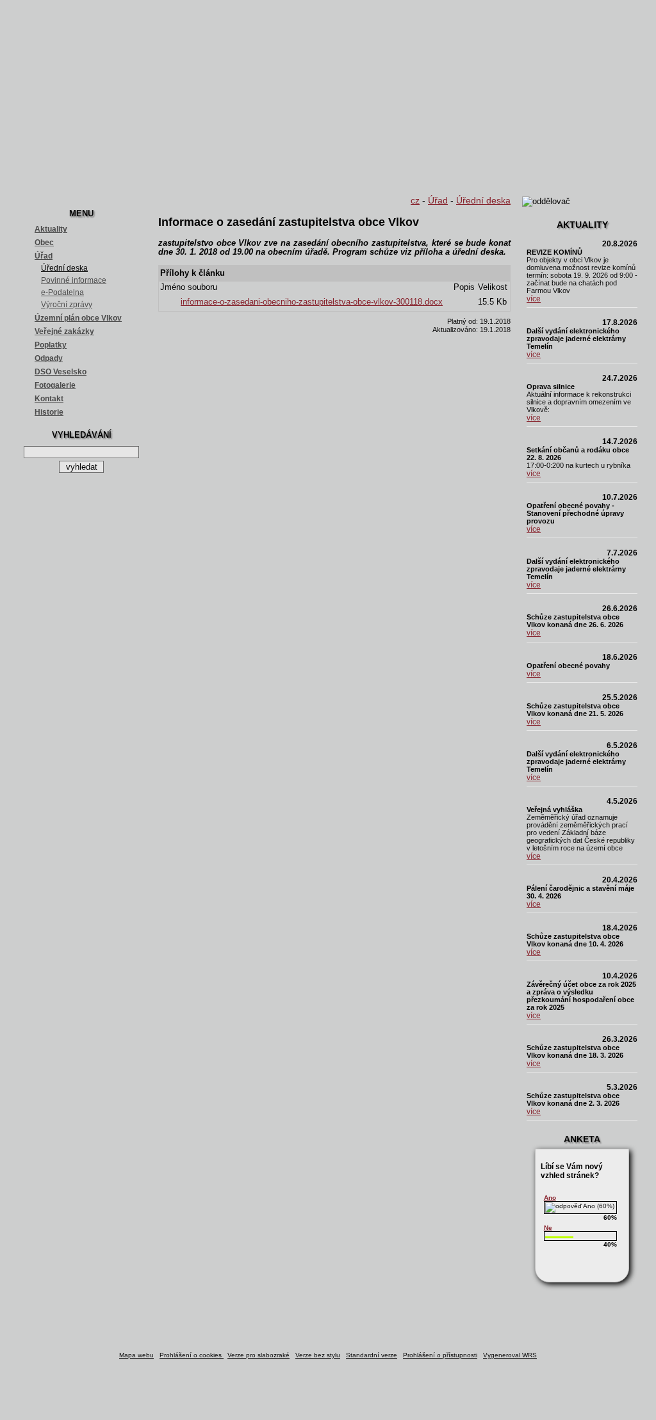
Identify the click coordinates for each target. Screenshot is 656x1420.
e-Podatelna (62, 292)
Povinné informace (73, 280)
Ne (548, 1227)
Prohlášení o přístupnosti (440, 1355)
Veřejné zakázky (64, 331)
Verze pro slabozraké (258, 1355)
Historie (49, 412)
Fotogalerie (55, 385)
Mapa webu (136, 1355)
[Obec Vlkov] (328, 96)
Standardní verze (371, 1355)
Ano (550, 1197)
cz (415, 200)
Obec (44, 242)
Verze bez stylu (317, 1355)
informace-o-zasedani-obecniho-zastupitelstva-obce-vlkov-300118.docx (312, 302)
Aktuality (51, 229)
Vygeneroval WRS (510, 1355)
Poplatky (51, 345)
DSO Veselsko (60, 372)
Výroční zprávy (66, 304)
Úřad (44, 256)
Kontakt (49, 399)
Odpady (49, 358)
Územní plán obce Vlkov (78, 318)
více (534, 298)
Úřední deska (64, 268)
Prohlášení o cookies (192, 1355)
